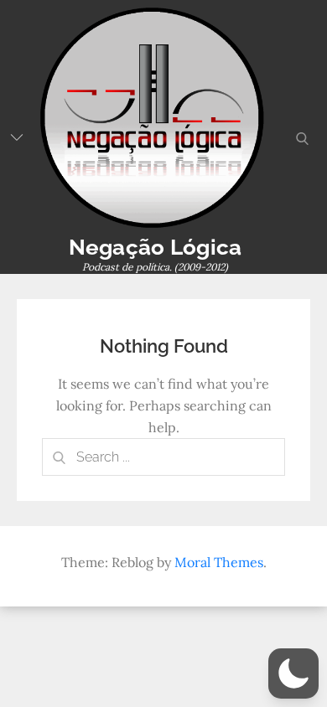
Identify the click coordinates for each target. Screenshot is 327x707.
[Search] (58, 457)
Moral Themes (218, 562)
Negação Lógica (155, 247)
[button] (293, 673)
